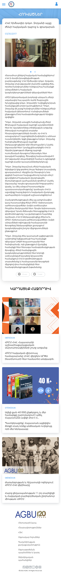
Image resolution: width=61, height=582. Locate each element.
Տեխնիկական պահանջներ (25, 558)
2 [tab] (35, 72)
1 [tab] (31, 72)
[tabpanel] (30, 53)
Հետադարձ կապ (27, 522)
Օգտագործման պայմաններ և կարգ (28, 551)
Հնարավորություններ (29, 527)
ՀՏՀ (20, 532)
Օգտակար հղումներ (29, 537)
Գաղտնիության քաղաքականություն (29, 543)
